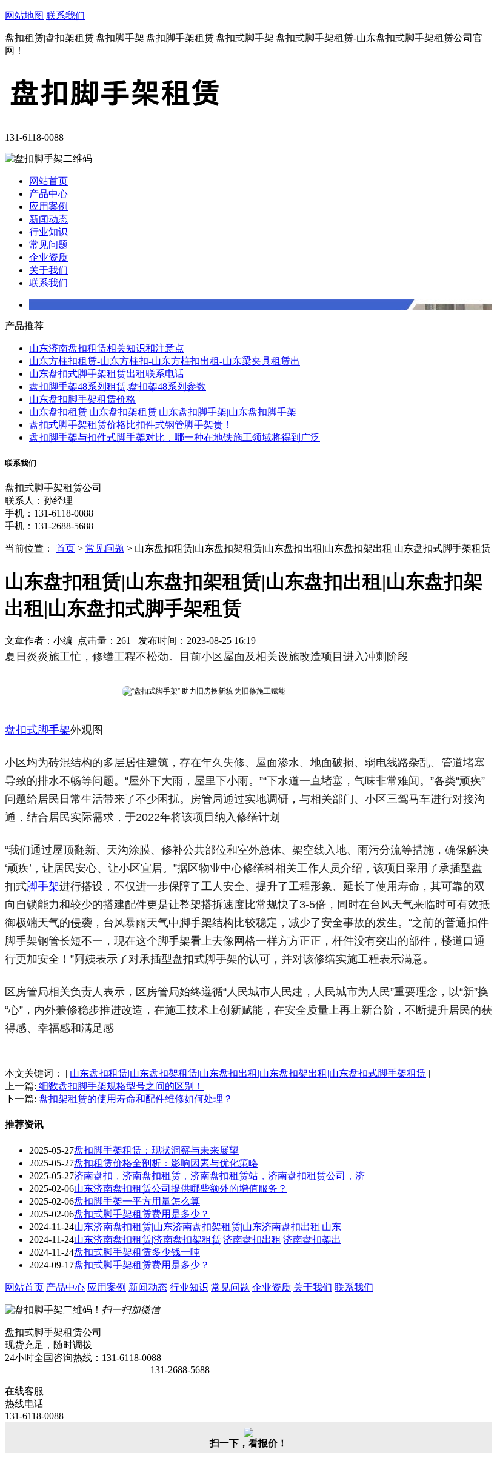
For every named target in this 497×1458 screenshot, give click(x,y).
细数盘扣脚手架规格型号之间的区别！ (120, 1086)
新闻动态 (48, 219)
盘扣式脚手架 (37, 730)
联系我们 (65, 15)
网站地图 (24, 15)
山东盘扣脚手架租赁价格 (82, 399)
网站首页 (48, 181)
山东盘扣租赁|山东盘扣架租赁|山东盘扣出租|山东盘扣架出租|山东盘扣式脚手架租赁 (248, 1073)
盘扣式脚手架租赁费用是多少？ (142, 1214)
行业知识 (48, 232)
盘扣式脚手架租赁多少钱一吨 (137, 1252)
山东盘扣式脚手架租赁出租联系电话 (106, 374)
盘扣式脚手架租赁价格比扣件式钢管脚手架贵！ (131, 425)
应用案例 (48, 206)
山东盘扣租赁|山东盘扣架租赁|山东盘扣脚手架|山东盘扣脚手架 (162, 412)
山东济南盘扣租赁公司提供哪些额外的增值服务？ (180, 1188)
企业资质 (48, 257)
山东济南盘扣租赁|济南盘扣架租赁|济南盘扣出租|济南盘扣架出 (207, 1239)
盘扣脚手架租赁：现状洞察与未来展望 (156, 1150)
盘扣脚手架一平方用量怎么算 (137, 1201)
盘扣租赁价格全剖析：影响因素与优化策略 (166, 1163)
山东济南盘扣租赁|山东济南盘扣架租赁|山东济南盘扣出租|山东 (207, 1227)
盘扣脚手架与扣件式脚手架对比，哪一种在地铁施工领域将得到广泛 (174, 437)
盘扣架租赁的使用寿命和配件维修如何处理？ (134, 1099)
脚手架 (43, 886)
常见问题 (48, 244)
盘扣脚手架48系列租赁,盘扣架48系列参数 (117, 386)
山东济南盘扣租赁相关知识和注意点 (106, 348)
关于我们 (48, 270)
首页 (65, 548)
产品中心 (48, 194)
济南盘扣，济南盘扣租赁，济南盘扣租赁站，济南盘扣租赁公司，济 (219, 1176)
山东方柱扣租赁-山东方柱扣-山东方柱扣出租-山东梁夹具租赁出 (164, 361)
